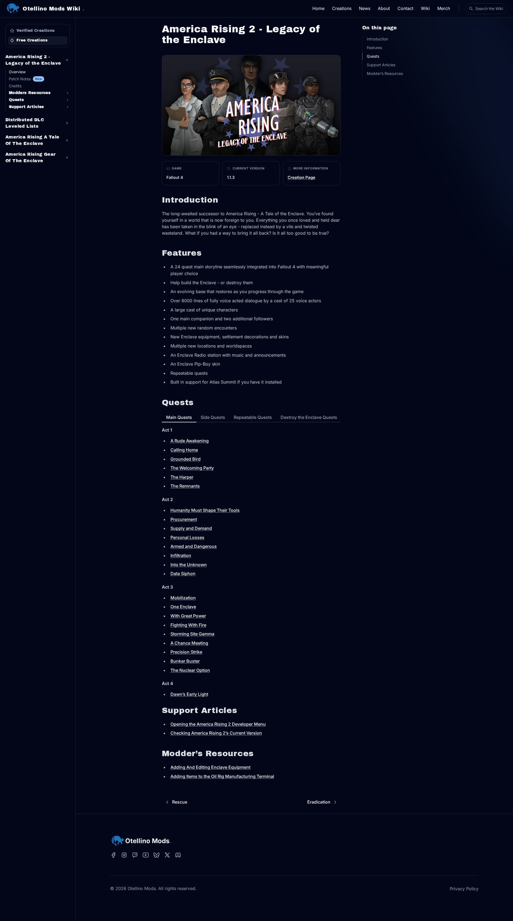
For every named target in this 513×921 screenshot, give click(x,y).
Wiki (425, 8)
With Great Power (188, 615)
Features (374, 47)
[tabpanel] (37, 110)
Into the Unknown (188, 564)
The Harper (181, 477)
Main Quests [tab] (179, 417)
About (384, 8)
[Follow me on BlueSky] (156, 855)
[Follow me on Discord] (178, 855)
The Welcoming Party (192, 468)
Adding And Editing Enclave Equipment (210, 767)
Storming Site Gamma (192, 634)
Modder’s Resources (385, 73)
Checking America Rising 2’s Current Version (216, 733)
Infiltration (180, 555)
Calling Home (184, 450)
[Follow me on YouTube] (145, 855)
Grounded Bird (185, 459)
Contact (405, 8)
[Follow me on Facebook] (113, 855)
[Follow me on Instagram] (124, 855)
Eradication (318, 802)
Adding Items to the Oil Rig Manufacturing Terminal (222, 776)
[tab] (37, 30)
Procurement (183, 519)
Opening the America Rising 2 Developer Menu (218, 724)
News (364, 8)
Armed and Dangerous (193, 546)
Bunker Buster (185, 661)
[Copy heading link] (223, 200)
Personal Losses (187, 537)
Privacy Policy (464, 888)
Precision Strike (186, 652)
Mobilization (183, 597)
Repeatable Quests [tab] (253, 417)
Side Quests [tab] (213, 417)
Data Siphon (183, 573)
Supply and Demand (191, 528)
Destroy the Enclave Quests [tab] (309, 417)
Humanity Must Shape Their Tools (205, 510)
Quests (373, 56)
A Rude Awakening (189, 440)
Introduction (377, 39)
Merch (443, 8)
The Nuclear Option (190, 670)
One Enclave (183, 606)
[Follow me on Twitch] (135, 855)
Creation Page (301, 177)
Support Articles (381, 64)
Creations (341, 8)
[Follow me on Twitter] (167, 855)
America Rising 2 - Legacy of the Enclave (33, 59)
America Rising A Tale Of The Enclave (32, 140)
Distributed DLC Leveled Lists (24, 122)
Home (318, 8)
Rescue (179, 802)
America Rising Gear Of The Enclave (30, 157)
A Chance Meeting (189, 643)
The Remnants (185, 486)
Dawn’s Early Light (189, 694)
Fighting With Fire (188, 625)
